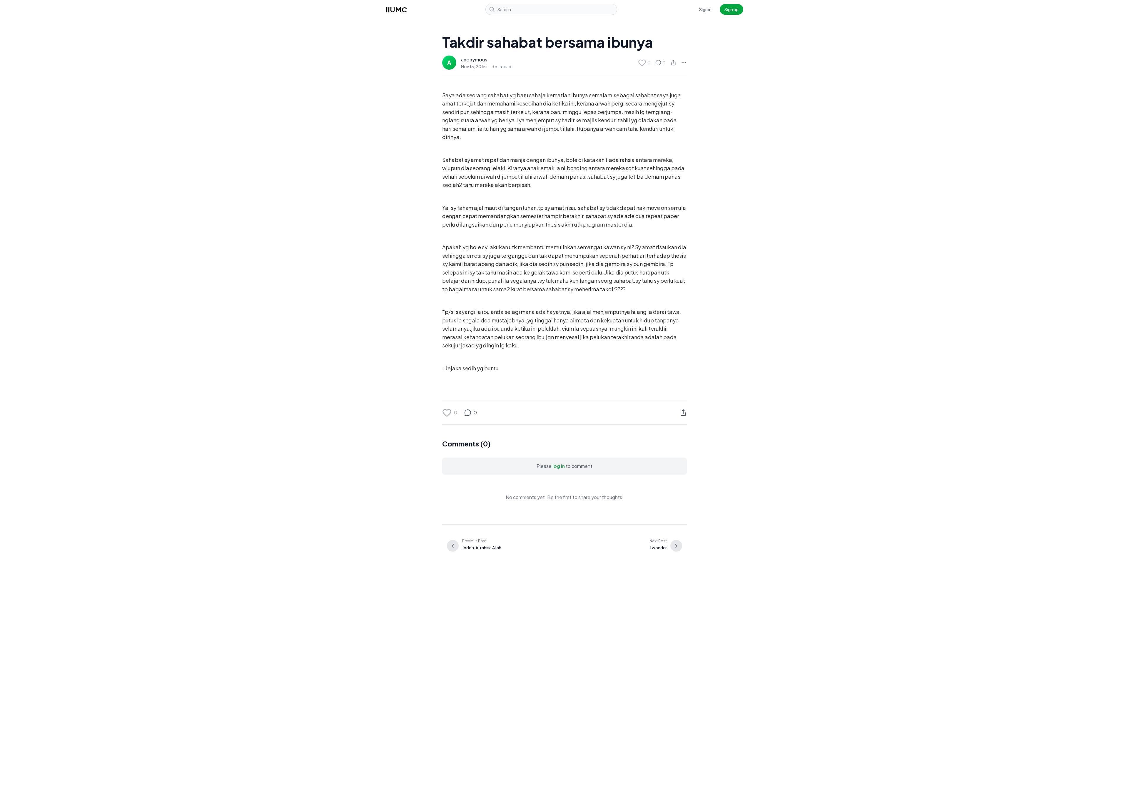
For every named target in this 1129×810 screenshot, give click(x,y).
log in (558, 466)
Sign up (731, 9)
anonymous (474, 59)
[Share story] (673, 63)
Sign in (705, 9)
